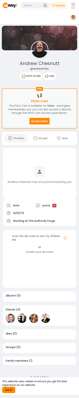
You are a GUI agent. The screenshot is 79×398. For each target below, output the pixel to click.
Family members (17, 360)
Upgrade (60, 5)
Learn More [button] (43, 385)
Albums (11, 295)
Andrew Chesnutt (40, 63)
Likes (9, 333)
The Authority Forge (41, 221)
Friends (10, 309)
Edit (51, 76)
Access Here (39, 121)
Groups (11, 347)
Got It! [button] (8, 390)
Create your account (39, 252)
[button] (35, 5)
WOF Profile (33, 76)
